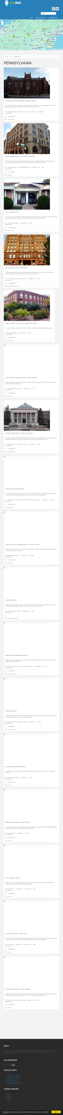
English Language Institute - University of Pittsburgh (20, 156)
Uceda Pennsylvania (11, 711)
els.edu (9, 785)
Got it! (56, 1112)
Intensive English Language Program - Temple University (21, 377)
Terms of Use (40, 1109)
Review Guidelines (32, 1109)
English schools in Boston (13, 1079)
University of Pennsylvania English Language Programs (20, 100)
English (8, 1093)
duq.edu (9, 896)
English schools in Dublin (12, 1080)
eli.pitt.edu (9, 175)
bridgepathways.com (12, 674)
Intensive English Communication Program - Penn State (21, 323)
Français (9, 1096)
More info (5, 1113)
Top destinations (53, 17)
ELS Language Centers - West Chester (16, 933)
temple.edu (10, 396)
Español (9, 1095)
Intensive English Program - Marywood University (19, 433)
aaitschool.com (10, 230)
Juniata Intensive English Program (14, 489)
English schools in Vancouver (13, 1077)
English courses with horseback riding (15, 1083)
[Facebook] (12, 1065)
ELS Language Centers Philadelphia (15, 766)
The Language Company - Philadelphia (16, 267)
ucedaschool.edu (11, 729)
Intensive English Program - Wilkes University (17, 989)
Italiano (8, 1099)
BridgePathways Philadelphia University (16, 655)
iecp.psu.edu (10, 340)
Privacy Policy (12, 1109)
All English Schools (41, 17)
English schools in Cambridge (13, 1076)
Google (61, 49)
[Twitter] (14, 1065)
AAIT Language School (11, 212)
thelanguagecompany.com (13, 286)
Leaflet (53, 49)
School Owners (19, 1109)
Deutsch (9, 1098)
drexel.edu (9, 840)
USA (11, 56)
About (25, 1109)
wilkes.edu (9, 1007)
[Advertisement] (31, 1024)
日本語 (8, 1101)
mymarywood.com (11, 451)
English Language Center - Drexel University (17, 822)
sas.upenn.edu (10, 119)
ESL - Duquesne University (12, 878)
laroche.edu (10, 563)
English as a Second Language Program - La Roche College (22, 544)
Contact (7, 1109)
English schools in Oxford (13, 1075)
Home (31, 17)
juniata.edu (10, 507)
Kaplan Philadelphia (11, 600)
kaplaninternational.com (13, 618)
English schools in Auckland (13, 1082)
